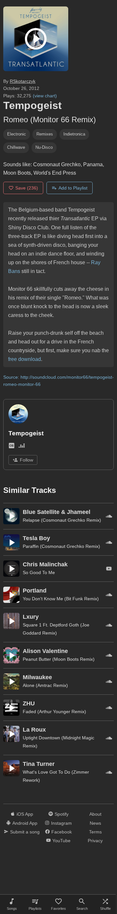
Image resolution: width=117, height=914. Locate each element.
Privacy (95, 840)
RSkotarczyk (22, 81)
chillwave (16, 147)
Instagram (61, 823)
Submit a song (25, 831)
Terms (95, 831)
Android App (24, 823)
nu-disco (44, 147)
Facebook (61, 831)
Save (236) (26, 187)
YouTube (61, 840)
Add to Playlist (72, 187)
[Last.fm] (11, 447)
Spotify (62, 814)
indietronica (74, 134)
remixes (44, 134)
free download (24, 359)
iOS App (25, 814)
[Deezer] (22, 447)
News (95, 823)
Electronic (16, 134)
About (95, 814)
